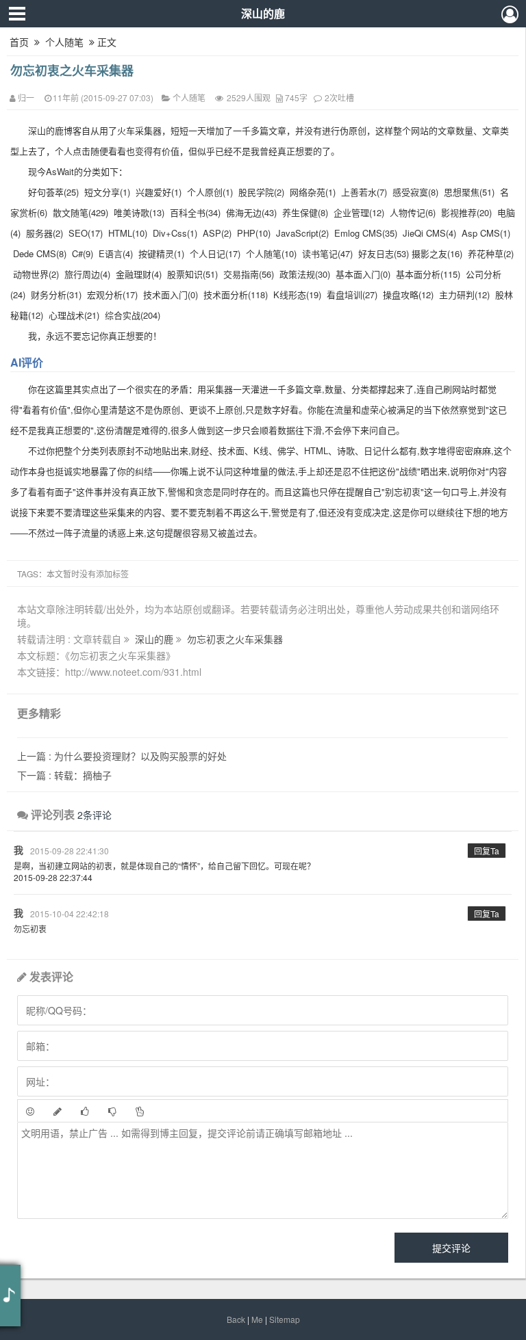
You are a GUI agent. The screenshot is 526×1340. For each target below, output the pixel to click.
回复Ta (486, 850)
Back (236, 1319)
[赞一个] (85, 1111)
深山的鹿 (263, 13)
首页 (19, 42)
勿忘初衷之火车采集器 (72, 70)
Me (257, 1319)
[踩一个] (112, 1111)
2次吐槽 (339, 97)
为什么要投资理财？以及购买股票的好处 (122, 756)
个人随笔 (64, 42)
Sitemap (284, 1319)
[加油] (139, 1111)
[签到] (57, 1111)
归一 (26, 97)
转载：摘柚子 (64, 775)
